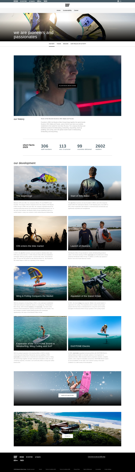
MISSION (65, 43)
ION (72, 202)
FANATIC (31, 306)
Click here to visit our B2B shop (96, 456)
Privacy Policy (77, 469)
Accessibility (98, 469)
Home (58, 10)
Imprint (40, 469)
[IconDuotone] (23, 1)
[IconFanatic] (32, 1)
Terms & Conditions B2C (51, 469)
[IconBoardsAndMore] (67, 5)
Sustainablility (67, 10)
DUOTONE (90, 254)
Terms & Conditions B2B (65, 469)
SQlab (80, 303)
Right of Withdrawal (88, 469)
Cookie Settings (108, 469)
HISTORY (52, 43)
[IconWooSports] (45, 1)
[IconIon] (16, 1)
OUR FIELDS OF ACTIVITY (78, 43)
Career (76, 10)
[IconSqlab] (39, 1)
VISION (59, 43)
